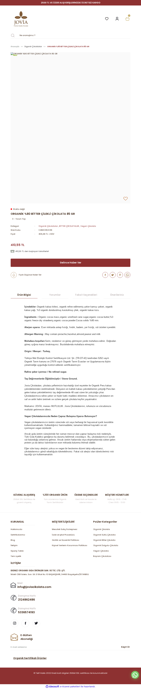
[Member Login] (117, 19)
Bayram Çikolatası (102, 556)
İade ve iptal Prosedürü (63, 534)
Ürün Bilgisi (24, 295)
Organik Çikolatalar (48, 226)
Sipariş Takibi (17, 550)
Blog (13, 540)
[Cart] (127, 19)
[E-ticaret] (70, 686)
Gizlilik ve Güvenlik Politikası (65, 540)
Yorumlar (55, 295)
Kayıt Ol (125, 647)
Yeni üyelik (16, 556)
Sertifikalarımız (18, 534)
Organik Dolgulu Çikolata (105, 545)
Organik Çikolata (101, 529)
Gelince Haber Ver (70, 262)
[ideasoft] (52, 686)
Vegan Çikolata (88, 226)
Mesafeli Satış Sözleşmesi (64, 529)
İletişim (14, 545)
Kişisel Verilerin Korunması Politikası (69, 545)
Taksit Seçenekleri (86, 295)
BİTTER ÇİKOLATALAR (69, 226)
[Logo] (56, 19)
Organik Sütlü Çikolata (104, 534)
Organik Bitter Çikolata (104, 540)
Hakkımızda (16, 529)
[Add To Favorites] (125, 198)
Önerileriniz (117, 295)
